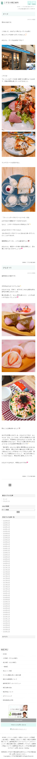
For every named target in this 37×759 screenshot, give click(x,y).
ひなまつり (7, 268)
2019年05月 (6, 535)
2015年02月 (6, 627)
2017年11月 (6, 567)
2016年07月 (6, 601)
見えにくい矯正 (7, 671)
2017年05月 (6, 580)
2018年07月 (6, 552)
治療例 (34, 743)
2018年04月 (6, 557)
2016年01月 (6, 614)
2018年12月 (6, 546)
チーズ (5, 14)
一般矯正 (5, 666)
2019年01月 (6, 544)
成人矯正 (5, 739)
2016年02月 (6, 612)
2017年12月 (6, 565)
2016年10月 (6, 595)
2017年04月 (6, 582)
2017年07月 (6, 576)
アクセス (27, 743)
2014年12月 (6, 631)
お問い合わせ (19, 748)
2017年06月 (6, 578)
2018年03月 (6, 559)
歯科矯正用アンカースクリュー (12, 683)
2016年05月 (6, 606)
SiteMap (27, 748)
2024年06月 (6, 520)
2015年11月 (6, 618)
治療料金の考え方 (17, 746)
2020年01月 (6, 525)
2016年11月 (6, 593)
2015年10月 (6, 621)
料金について (7, 746)
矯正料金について (8, 692)
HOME (5, 654)
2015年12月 (6, 616)
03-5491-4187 (18, 720)
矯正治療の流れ (7, 687)
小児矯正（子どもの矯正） (10, 658)
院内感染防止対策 (8, 700)
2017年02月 (6, 586)
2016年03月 (6, 610)
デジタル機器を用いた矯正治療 (12, 675)
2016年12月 (6, 591)
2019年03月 (6, 540)
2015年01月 (6, 629)
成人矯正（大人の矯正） (10, 662)
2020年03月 (6, 523)
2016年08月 (6, 599)
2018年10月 (6, 550)
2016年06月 (6, 604)
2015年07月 (6, 623)
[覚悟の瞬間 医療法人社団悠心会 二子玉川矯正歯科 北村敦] (18, 712)
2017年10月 (6, 569)
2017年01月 (6, 589)
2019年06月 (6, 533)
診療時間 (20, 743)
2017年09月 (6, 572)
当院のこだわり (23, 737)
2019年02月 (6, 542)
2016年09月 (6, 597)
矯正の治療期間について (10, 679)
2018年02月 (6, 561)
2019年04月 (6, 537)
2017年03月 (6, 584)
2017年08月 (6, 574)
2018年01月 (6, 563)
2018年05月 (6, 554)
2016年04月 (6, 608)
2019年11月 (6, 529)
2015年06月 (6, 625)
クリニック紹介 (12, 737)
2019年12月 (6, 527)
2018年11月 (6, 548)
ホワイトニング (7, 696)
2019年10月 (6, 531)
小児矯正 (32, 737)
